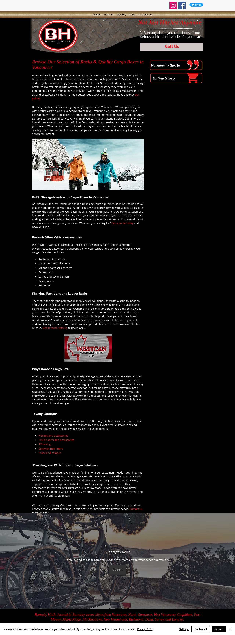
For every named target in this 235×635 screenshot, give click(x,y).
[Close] (230, 629)
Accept (219, 629)
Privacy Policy (145, 629)
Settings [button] (184, 629)
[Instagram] (173, 5)
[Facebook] (182, 5)
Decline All (201, 629)
